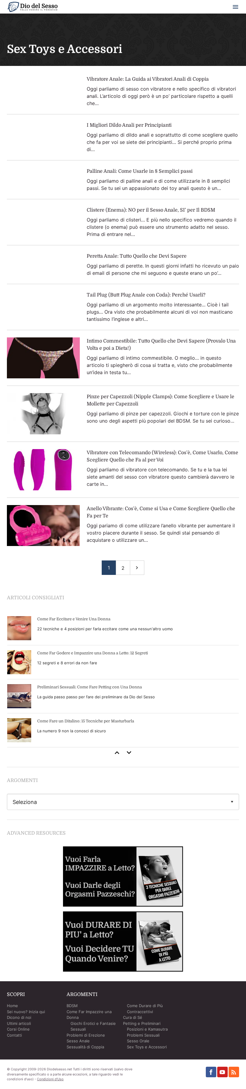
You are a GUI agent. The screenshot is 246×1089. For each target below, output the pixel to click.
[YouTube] (222, 1072)
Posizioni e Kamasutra (147, 1029)
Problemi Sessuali (143, 1035)
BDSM (72, 1005)
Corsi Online (18, 1029)
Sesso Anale (78, 1040)
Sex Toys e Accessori (147, 1046)
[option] (123, 679)
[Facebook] (211, 1072)
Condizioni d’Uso (50, 1079)
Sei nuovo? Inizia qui (26, 1011)
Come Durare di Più (145, 1005)
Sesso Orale (138, 1040)
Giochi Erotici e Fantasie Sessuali (93, 1026)
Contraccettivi (140, 1011)
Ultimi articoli (19, 1023)
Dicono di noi (19, 1017)
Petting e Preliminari (141, 1023)
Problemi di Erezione (86, 1035)
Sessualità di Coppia (85, 1046)
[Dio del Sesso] (32, 8)
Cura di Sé (132, 1017)
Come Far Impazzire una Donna (89, 1014)
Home (12, 1005)
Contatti (14, 1035)
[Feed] (234, 1072)
